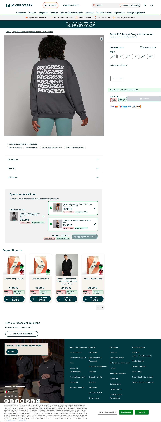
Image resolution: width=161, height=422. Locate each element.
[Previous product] (98, 307)
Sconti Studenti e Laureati (142, 377)
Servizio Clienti (76, 352)
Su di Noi (113, 352)
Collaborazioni (115, 384)
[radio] (113, 56)
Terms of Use (22, 420)
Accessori (90, 13)
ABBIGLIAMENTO (71, 5)
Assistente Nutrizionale (131, 5)
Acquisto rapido (15, 299)
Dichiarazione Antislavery (119, 363)
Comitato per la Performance (116, 396)
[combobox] (116, 5)
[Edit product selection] (95, 208)
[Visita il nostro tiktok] (17, 401)
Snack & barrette (95, 377)
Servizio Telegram (139, 366)
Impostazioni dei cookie (15, 387)
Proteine (32, 13)
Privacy (112, 368)
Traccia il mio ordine (77, 377)
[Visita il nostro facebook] (12, 401)
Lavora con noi (115, 389)
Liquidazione (119, 13)
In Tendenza (21, 13)
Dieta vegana (94, 398)
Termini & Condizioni (118, 373)
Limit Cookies (126, 412)
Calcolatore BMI (95, 393)
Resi (71, 363)
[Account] (145, 5)
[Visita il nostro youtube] (22, 401)
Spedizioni (74, 382)
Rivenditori (114, 379)
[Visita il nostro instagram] (6, 401)
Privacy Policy (10, 420)
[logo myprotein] (19, 5)
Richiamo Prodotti (77, 387)
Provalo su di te (149, 47)
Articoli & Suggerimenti (98, 366)
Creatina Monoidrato (40, 279)
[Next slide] (104, 282)
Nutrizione (93, 352)
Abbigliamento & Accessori (95, 359)
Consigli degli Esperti (136, 13)
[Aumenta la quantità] (120, 78)
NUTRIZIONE (51, 5)
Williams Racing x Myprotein (143, 382)
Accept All (141, 412)
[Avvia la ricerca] (94, 5)
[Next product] (102, 307)
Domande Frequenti (78, 357)
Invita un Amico (141, 354)
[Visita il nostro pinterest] (33, 401)
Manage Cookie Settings (107, 412)
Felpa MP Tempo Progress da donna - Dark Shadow (32, 32)
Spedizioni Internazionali (75, 370)
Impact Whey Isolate (93, 279)
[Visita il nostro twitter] (27, 401)
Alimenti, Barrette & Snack (72, 13)
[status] (116, 78)
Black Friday (136, 372)
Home (8, 32)
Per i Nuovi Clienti (103, 13)
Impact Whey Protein (14, 279)
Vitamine (54, 13)
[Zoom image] (101, 39)
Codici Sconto (138, 361)
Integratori (43, 13)
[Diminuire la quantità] (113, 78)
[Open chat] (38, 401)
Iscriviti (12, 352)
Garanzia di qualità (117, 357)
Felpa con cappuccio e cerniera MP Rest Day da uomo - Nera (67, 281)
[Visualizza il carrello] (151, 5)
